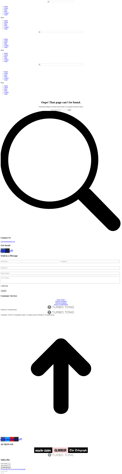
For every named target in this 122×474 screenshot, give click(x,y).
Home (6, 6)
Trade (6, 14)
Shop (5, 11)
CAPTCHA (4, 286)
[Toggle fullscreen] (5, 471)
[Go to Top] (61, 436)
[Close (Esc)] (1, 471)
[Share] (3, 471)
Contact (6, 13)
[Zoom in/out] (7, 471)
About (6, 8)
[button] (61, 17)
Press (5, 9)
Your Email (4, 465)
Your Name (4, 463)
